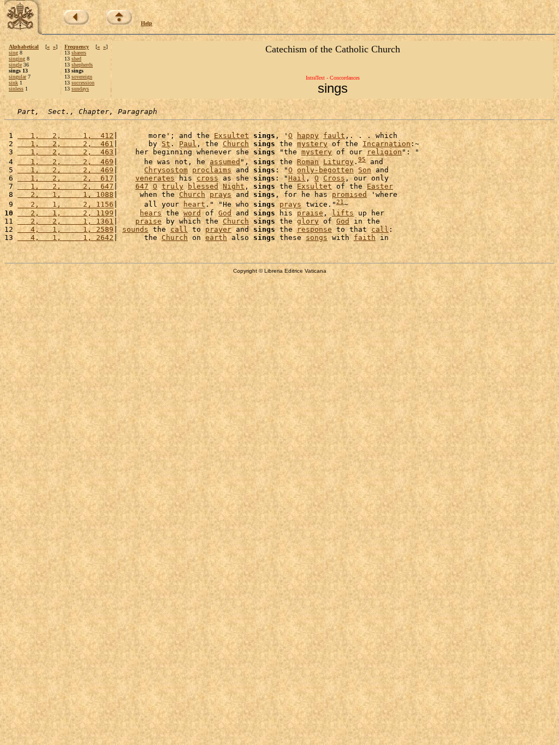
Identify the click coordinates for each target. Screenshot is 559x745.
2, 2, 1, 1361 (65, 221)
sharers (79, 53)
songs (317, 237)
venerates (155, 178)
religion (384, 152)
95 (362, 159)
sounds (135, 229)
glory (308, 221)
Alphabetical (24, 47)
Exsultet (231, 135)
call (179, 229)
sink (13, 83)
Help (146, 23)
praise (310, 213)
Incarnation (386, 144)
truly (172, 186)
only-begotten (325, 170)
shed (76, 59)
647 (141, 186)
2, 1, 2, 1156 (65, 205)
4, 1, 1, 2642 (65, 237)
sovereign (82, 77)
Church (236, 144)
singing (17, 59)
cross (207, 178)
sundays (80, 89)
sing (13, 53)
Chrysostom (166, 170)
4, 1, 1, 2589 (65, 229)
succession (83, 83)
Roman (308, 162)
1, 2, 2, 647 (65, 186)
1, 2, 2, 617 (65, 178)
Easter (380, 186)
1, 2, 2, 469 (65, 162)
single (15, 65)
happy (308, 135)
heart (194, 205)
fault (334, 135)
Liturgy (338, 162)
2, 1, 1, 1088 (65, 194)
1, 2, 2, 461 (65, 144)
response (314, 229)
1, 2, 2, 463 (65, 152)
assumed (225, 162)
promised (349, 194)
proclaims (211, 170)
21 (340, 202)
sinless (16, 89)
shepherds (82, 65)
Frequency (76, 47)
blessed (203, 186)
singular (17, 77)
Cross (334, 178)
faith (365, 237)
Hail (297, 178)
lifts (343, 213)
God (224, 213)
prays (220, 194)
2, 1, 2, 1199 (65, 213)
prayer (218, 229)
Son (364, 170)
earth (216, 237)
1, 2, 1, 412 (65, 135)
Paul (188, 144)
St (166, 144)
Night (234, 186)
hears (151, 213)
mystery (312, 144)
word (192, 213)
